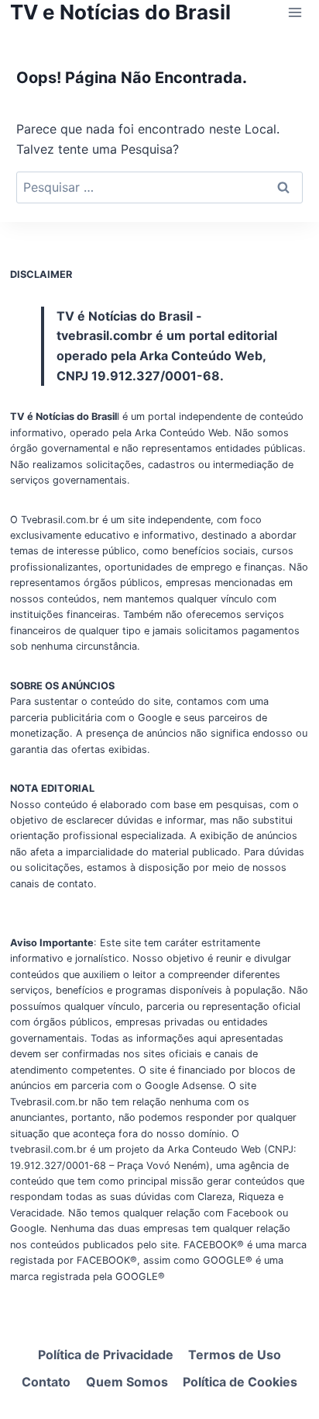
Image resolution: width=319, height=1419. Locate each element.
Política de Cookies (240, 1382)
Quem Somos (127, 1382)
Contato (46, 1382)
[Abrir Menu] (294, 12)
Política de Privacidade (105, 1354)
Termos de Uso (234, 1354)
